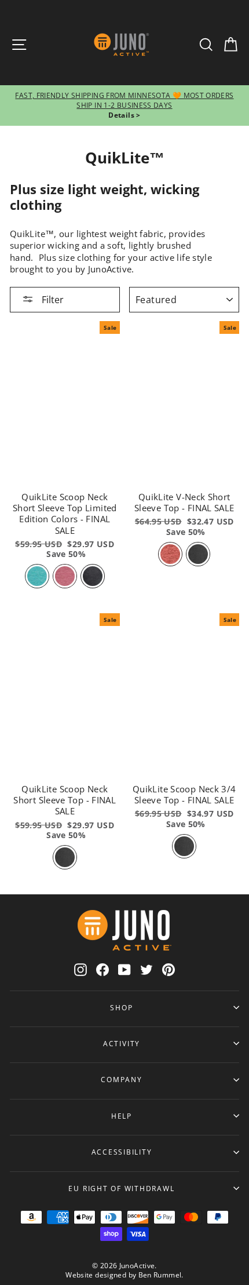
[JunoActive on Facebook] (102, 968)
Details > (124, 115)
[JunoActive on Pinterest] (168, 968)
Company (121, 1079)
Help (121, 1115)
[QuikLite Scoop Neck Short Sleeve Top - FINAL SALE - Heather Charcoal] (64, 857)
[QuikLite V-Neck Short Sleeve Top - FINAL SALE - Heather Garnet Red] (170, 554)
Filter (51, 299)
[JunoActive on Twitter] (146, 968)
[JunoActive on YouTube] (124, 968)
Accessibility (121, 1151)
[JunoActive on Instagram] (80, 968)
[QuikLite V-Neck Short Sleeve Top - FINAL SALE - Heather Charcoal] (198, 554)
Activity (121, 1043)
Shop (121, 1007)
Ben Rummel (160, 1275)
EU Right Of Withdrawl (121, 1188)
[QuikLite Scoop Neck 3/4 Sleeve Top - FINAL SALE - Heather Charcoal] (184, 846)
